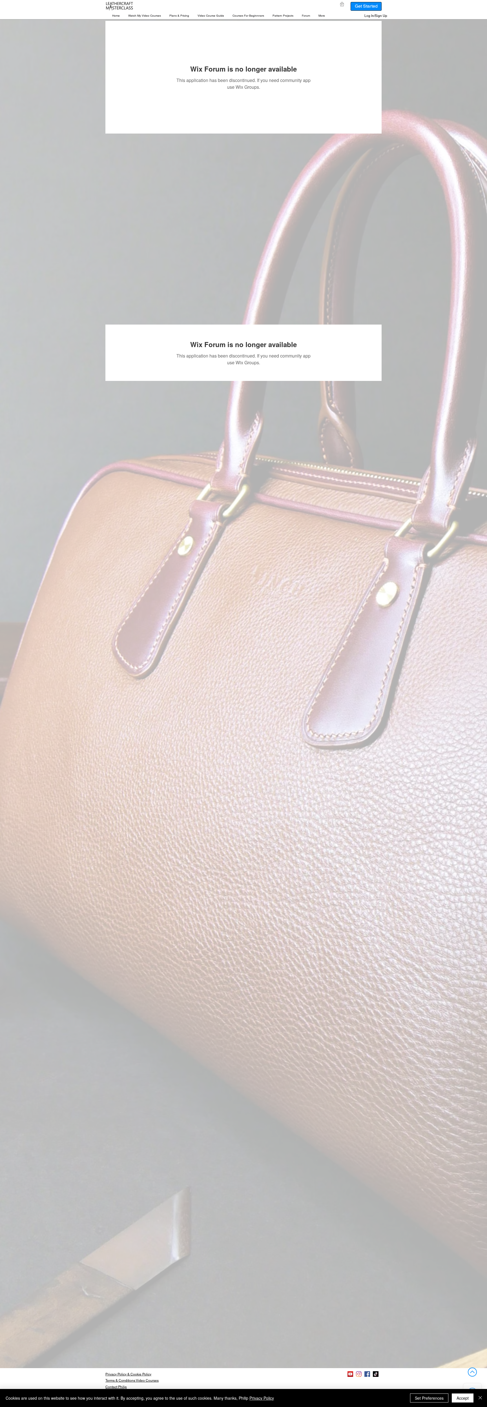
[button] (144, 15)
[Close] (480, 1397)
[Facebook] (367, 1374)
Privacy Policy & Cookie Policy (128, 1374)
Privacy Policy (261, 1398)
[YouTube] (350, 1374)
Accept (463, 1398)
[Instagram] (359, 1374)
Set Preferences (429, 1398)
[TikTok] (375, 1374)
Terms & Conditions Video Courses (132, 1380)
